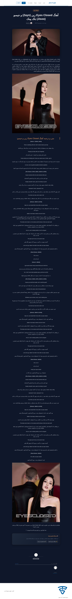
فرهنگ (35, 2)
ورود (23, 2)
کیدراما (40, 2)
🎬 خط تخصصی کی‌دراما (42, 541)
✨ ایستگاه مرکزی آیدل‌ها (53, 541)
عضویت (18, 2)
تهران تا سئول (52, 3)
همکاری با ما (30, 2)
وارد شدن (17, 563)
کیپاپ (44, 2)
